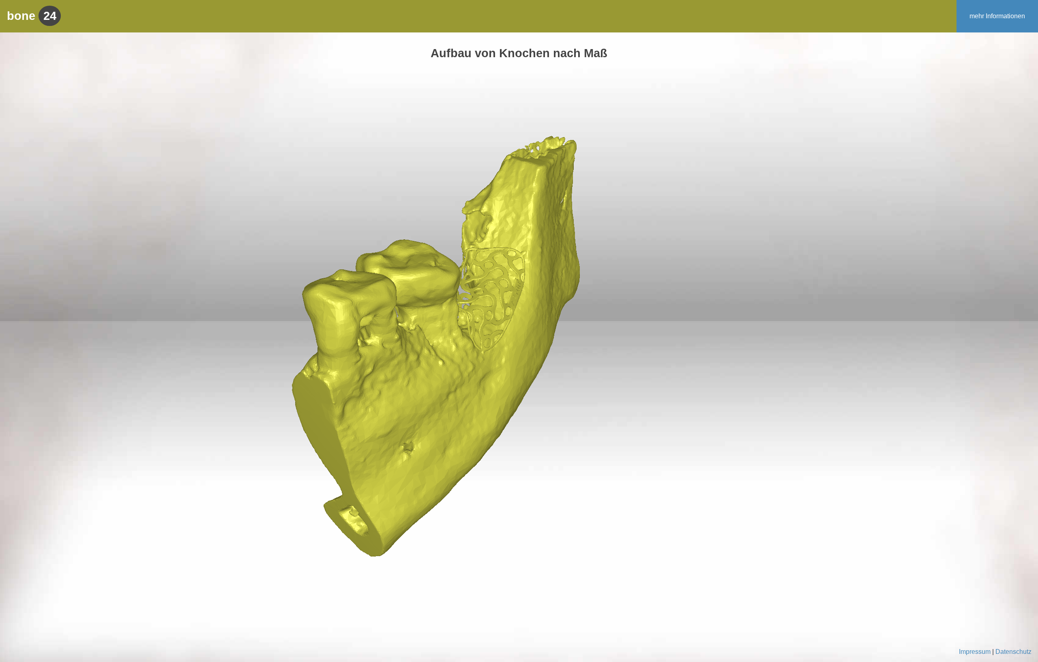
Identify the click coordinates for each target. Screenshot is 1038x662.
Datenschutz (1013, 651)
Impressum (975, 651)
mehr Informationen (997, 16)
